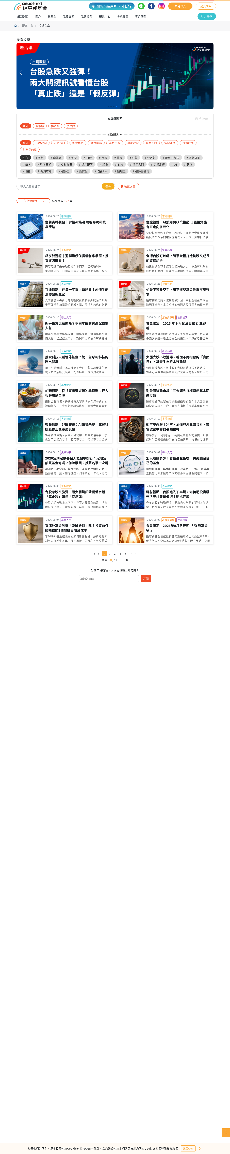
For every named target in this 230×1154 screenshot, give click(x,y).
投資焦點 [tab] (78, 143)
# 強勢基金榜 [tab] (141, 171)
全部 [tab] (25, 126)
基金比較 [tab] (114, 143)
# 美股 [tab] (73, 158)
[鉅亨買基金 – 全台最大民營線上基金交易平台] (30, 6)
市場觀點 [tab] (41, 143)
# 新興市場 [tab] (45, 171)
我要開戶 (205, 6)
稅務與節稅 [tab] (30, 150)
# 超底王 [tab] (120, 171)
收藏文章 (129, 186)
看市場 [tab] (40, 126)
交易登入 (180, 6)
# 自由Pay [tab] (101, 171)
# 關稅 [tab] (40, 158)
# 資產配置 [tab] (86, 164)
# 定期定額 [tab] (158, 164)
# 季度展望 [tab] (44, 164)
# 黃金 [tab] (118, 158)
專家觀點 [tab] (133, 143)
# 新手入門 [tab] (137, 164)
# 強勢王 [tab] (64, 171)
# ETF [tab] (26, 164)
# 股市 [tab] (104, 164)
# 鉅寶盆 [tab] (82, 171)
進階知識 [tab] (169, 143)
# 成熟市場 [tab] (65, 164)
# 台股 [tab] (103, 158)
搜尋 (209, 16)
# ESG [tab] (119, 164)
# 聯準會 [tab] (56, 158)
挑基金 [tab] (55, 126)
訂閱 (146, 578)
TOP (226, 1133)
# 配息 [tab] (188, 164)
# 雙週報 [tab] (150, 158)
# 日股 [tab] (88, 158)
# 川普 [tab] (133, 158)
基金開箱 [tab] (96, 143)
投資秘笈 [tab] (188, 143)
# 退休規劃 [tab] (193, 158)
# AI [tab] (174, 164)
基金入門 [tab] (151, 143)
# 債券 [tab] (27, 171)
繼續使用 (188, 1148)
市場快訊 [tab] (59, 143)
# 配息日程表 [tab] (171, 158)
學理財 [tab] (71, 126)
